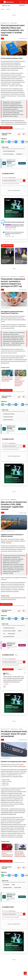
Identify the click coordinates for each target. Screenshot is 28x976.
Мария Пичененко (14, 276)
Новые (20, 669)
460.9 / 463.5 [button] (6, 5)
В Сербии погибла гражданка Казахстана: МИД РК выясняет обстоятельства (13, 598)
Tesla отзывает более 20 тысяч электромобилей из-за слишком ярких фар (7, 854)
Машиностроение (8, 887)
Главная (2, 9)
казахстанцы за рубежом (10, 630)
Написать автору (23, 38)
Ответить (6, 684)
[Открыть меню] (2, 2)
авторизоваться (12, 177)
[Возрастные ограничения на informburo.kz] (20, 2)
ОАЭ (4, 633)
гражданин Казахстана (9, 627)
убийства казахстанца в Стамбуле (10, 591)
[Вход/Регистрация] (23, 2)
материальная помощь (9, 413)
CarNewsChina (22, 766)
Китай (13, 884)
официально (22, 276)
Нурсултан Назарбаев (9, 154)
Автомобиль (6, 884)
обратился (21, 120)
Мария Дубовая (14, 23)
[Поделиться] (25, 973)
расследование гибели (9, 636)
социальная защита (8, 416)
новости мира (18, 887)
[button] (23, 5)
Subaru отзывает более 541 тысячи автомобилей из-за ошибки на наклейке (20, 854)
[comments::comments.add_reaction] (4, 687)
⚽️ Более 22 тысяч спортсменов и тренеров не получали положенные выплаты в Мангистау (14, 233)
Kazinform (8, 542)
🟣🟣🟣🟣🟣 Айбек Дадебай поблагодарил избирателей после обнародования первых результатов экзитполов (14, 226)
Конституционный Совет (9, 151)
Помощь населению (8, 419)
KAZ (26, 1)
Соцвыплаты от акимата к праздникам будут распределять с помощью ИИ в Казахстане (19, 381)
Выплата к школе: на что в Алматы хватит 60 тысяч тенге (7, 379)
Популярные (8, 669)
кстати (21, 729)
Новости (8, 9)
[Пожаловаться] (24, 673)
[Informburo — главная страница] (9, 2)
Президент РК (19, 154)
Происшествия (11, 633)
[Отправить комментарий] (24, 180)
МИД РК (20, 630)
